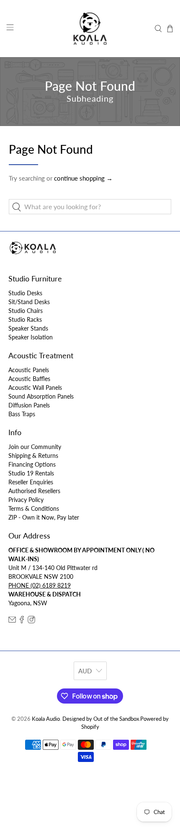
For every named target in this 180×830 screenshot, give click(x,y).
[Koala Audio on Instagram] (31, 621)
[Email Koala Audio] (12, 621)
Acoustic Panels (28, 369)
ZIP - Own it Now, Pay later (43, 517)
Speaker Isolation (30, 337)
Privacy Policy (26, 499)
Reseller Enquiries (30, 482)
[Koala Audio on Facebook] (22, 621)
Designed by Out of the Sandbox (100, 719)
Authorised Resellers (34, 490)
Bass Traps (21, 414)
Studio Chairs (25, 310)
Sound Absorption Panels (41, 396)
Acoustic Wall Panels (35, 387)
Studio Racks (25, 319)
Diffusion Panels (29, 405)
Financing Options (32, 464)
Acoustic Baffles (29, 378)
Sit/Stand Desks (29, 301)
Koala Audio (46, 719)
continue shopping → (83, 178)
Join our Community (34, 446)
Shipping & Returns (33, 455)
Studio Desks (25, 293)
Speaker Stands (28, 328)
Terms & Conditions (33, 508)
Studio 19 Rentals (31, 473)
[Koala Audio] (90, 28)
